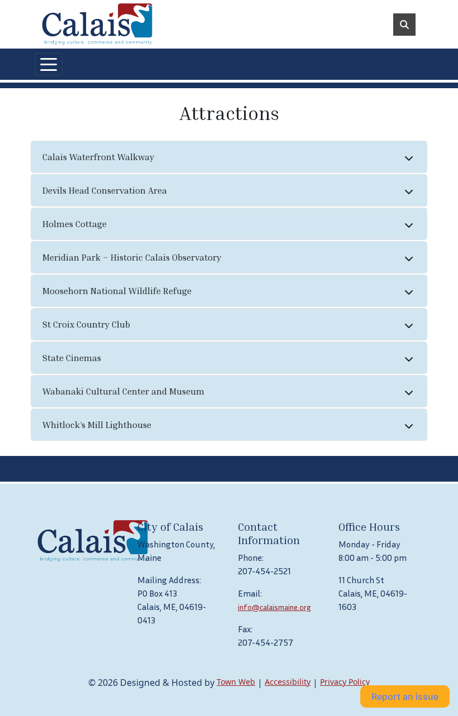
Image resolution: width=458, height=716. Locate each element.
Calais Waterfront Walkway (98, 156)
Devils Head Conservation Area (104, 190)
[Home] (97, 24)
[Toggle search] (404, 24)
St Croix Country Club (86, 324)
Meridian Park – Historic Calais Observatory (131, 257)
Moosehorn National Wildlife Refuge (117, 290)
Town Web (236, 681)
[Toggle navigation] (49, 64)
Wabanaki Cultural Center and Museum (123, 391)
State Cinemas (71, 357)
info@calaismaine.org (274, 607)
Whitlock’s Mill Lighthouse (96, 424)
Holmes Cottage (74, 223)
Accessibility (288, 681)
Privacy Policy (345, 681)
